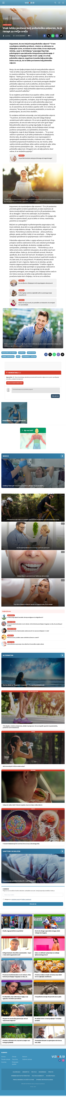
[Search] (55, 2)
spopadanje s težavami (29, 356)
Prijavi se (55, 396)
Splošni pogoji (50, 1076)
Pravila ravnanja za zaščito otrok (23, 1079)
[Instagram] (59, 3)
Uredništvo (25, 1072)
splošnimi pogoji (16, 899)
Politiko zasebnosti (26, 899)
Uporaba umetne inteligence (44, 1079)
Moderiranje (42, 1072)
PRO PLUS (34, 1072)
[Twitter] (48, 35)
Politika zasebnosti (38, 1076)
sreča (18, 356)
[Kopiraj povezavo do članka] (61, 35)
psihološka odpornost (9, 352)
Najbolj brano (6, 611)
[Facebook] (63, 3)
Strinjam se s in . (18, 899)
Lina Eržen (7, 36)
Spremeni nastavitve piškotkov (20, 1076)
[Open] (3, 2)
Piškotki (50, 1072)
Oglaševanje (16, 1072)
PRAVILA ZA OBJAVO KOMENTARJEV (14, 382)
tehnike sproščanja (8, 356)
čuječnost (22, 352)
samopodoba (31, 352)
